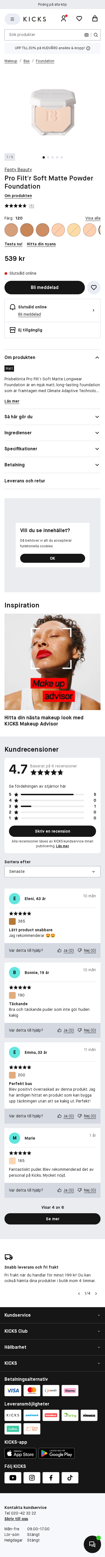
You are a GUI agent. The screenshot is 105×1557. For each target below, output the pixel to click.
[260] (11, 230)
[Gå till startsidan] (35, 19)
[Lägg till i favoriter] (94, 287)
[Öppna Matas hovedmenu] (12, 19)
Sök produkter (22, 34)
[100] (58, 230)
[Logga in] (63, 19)
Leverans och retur (24, 481)
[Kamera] (86, 34)
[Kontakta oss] (92, 1544)
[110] (89, 230)
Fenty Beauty (18, 170)
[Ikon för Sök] (95, 34)
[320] (42, 230)
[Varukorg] (95, 19)
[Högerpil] (96, 1293)
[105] (74, 230)
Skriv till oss (16, 1518)
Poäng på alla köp (52, 4)
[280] (27, 230)
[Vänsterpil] (78, 1293)
